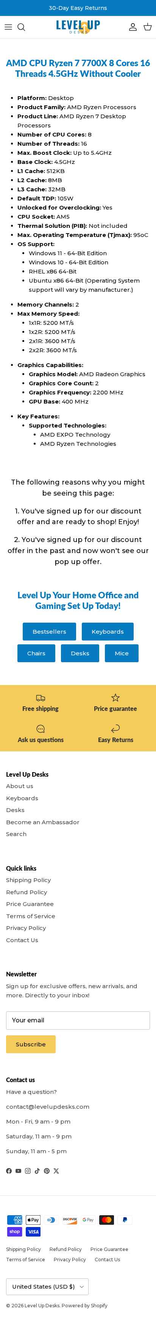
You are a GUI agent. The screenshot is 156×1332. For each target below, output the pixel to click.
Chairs (36, 653)
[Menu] (8, 27)
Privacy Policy (26, 927)
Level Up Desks (42, 1305)
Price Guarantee (30, 904)
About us (19, 786)
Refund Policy (26, 892)
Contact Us (22, 940)
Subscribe (31, 1044)
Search (16, 834)
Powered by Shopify (85, 1305)
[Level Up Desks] (78, 27)
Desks (80, 653)
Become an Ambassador (43, 822)
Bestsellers (49, 631)
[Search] (25, 27)
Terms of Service (30, 916)
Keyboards (108, 631)
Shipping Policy (28, 880)
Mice (122, 653)
